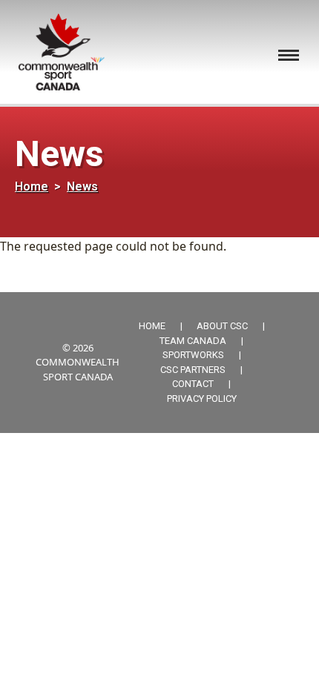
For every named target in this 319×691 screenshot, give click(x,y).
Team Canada (193, 340)
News (82, 186)
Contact (193, 383)
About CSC (222, 325)
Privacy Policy (202, 398)
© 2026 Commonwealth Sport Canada (77, 362)
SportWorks (193, 354)
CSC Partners (193, 369)
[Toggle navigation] (288, 56)
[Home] (67, 52)
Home (31, 186)
